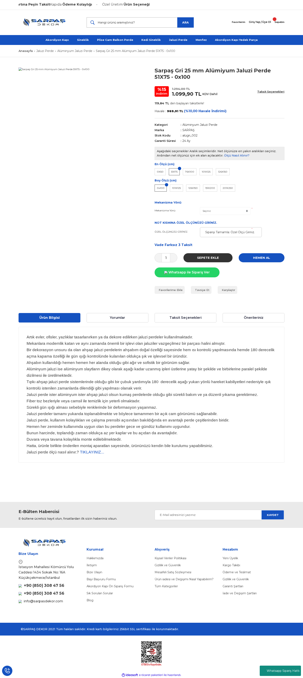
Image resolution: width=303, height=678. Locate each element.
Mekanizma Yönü (165, 210)
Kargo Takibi (231, 565)
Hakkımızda (95, 558)
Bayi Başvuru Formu (101, 579)
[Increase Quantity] (173, 257)
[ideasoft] (130, 675)
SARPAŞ (188, 130)
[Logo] (47, 22)
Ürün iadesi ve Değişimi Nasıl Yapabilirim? (184, 579)
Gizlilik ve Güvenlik (168, 565)
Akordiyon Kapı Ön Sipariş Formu (110, 586)
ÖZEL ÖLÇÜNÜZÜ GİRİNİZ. (171, 231)
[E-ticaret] (151, 675)
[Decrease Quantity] (158, 257)
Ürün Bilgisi (49, 318)
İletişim (92, 565)
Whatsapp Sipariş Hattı (283, 671)
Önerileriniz (253, 318)
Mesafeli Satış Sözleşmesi (173, 572)
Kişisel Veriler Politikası (170, 558)
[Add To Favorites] (170, 290)
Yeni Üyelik (230, 558)
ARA (185, 22)
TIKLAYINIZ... (92, 452)
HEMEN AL (261, 258)
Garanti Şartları (233, 586)
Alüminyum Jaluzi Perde (199, 125)
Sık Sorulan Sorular (100, 593)
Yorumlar (117, 318)
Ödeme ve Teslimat (237, 572)
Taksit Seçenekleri (185, 318)
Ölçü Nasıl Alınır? (236, 155)
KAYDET (273, 515)
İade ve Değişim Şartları (240, 593)
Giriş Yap (254, 22)
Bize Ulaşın (94, 572)
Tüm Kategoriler (166, 586)
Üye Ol (266, 22)
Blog (90, 600)
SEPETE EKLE (208, 258)
